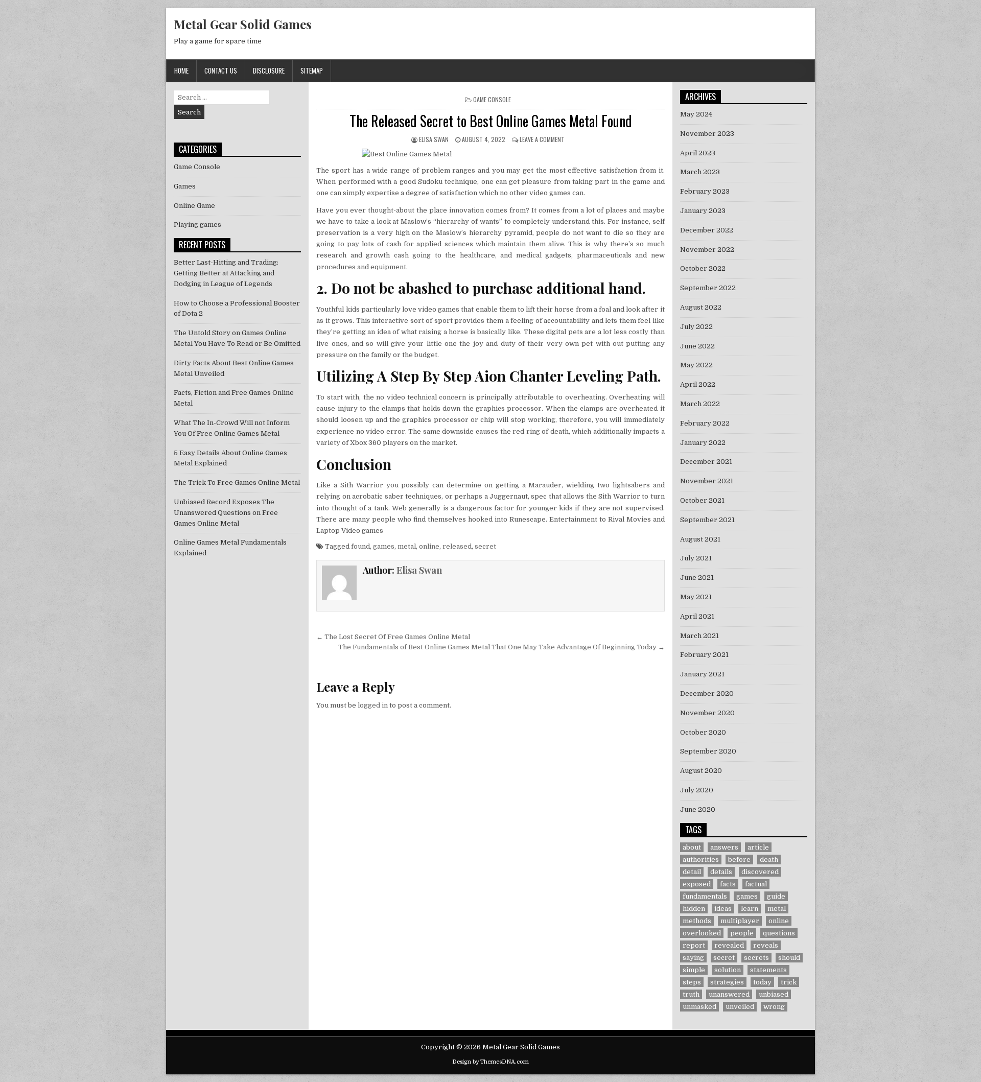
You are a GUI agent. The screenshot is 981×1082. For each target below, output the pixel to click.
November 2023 (707, 133)
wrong (774, 1006)
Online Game (194, 205)
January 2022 (703, 442)
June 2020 (697, 809)
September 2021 (707, 520)
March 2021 (699, 636)
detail (692, 872)
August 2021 (700, 539)
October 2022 (703, 268)
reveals (765, 945)
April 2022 (697, 384)
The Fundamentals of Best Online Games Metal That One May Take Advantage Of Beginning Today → (501, 647)
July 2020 (696, 790)
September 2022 (708, 288)
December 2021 (706, 461)
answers (724, 847)
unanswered (729, 994)
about (692, 847)
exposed (697, 884)
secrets (756, 957)
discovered (760, 872)
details (721, 872)
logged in (373, 705)
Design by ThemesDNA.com (490, 1062)
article (758, 847)
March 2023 (700, 172)
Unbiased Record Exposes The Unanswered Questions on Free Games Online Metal (226, 512)
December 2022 (706, 230)
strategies (727, 982)
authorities (701, 859)
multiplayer (739, 921)
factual (756, 884)
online (429, 546)
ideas (723, 908)
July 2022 (696, 327)
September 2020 (708, 751)
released (457, 546)
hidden (694, 908)
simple (694, 970)
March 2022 (700, 404)
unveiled (740, 1006)
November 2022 (707, 249)
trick (789, 982)
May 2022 (696, 365)
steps (692, 982)
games (383, 546)
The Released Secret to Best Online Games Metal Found (490, 120)
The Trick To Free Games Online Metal (237, 482)
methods (697, 921)
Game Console (492, 99)
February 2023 (705, 191)
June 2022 (697, 346)
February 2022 (705, 423)
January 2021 (702, 674)
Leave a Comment (542, 139)
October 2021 (702, 500)
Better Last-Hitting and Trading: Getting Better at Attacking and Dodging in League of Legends (226, 273)
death (769, 859)
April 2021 (697, 616)
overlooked (702, 933)
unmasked (699, 1006)
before (739, 859)
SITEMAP (311, 70)
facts (728, 884)
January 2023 (703, 211)
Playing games (197, 224)
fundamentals (705, 896)
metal (407, 546)
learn (749, 908)
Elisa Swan (434, 139)
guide (776, 896)
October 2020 (703, 732)
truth (691, 994)
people (742, 933)
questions (779, 933)
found (360, 546)
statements (768, 970)
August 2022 (700, 307)
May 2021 (696, 597)
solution (727, 970)
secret (485, 546)
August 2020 (701, 770)
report (694, 945)
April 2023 (697, 153)
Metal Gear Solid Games (243, 24)
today (762, 982)
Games (185, 186)
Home (181, 70)
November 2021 (706, 481)
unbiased (773, 994)
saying (693, 957)
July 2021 (696, 558)
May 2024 (696, 114)
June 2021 (697, 577)
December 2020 (707, 693)
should (789, 957)
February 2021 (704, 654)
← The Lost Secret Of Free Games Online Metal (393, 637)
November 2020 (707, 713)
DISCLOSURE (269, 70)
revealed (729, 945)
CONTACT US (220, 70)
